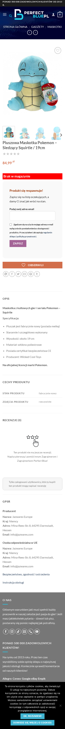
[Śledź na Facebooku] (6, 631)
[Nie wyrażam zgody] (60, 706)
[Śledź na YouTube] (37, 631)
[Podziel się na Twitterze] (18, 274)
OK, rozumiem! (32, 716)
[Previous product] (35, 32)
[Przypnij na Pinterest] (31, 274)
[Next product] (29, 32)
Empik (42, 678)
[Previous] (8, 85)
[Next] (57, 85)
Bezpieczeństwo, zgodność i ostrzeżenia (26, 574)
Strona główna (15, 26)
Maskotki (54, 26)
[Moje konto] (53, 14)
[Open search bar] (10, 15)
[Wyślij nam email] (24, 631)
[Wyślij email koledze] (24, 274)
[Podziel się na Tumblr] (37, 274)
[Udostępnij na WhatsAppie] (6, 274)
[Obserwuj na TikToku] (18, 631)
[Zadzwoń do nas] (31, 631)
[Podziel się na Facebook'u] (12, 274)
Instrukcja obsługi (13, 582)
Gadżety (37, 26)
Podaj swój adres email (22, 209)
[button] (5, 14)
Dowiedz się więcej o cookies (32, 722)
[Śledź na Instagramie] (12, 631)
